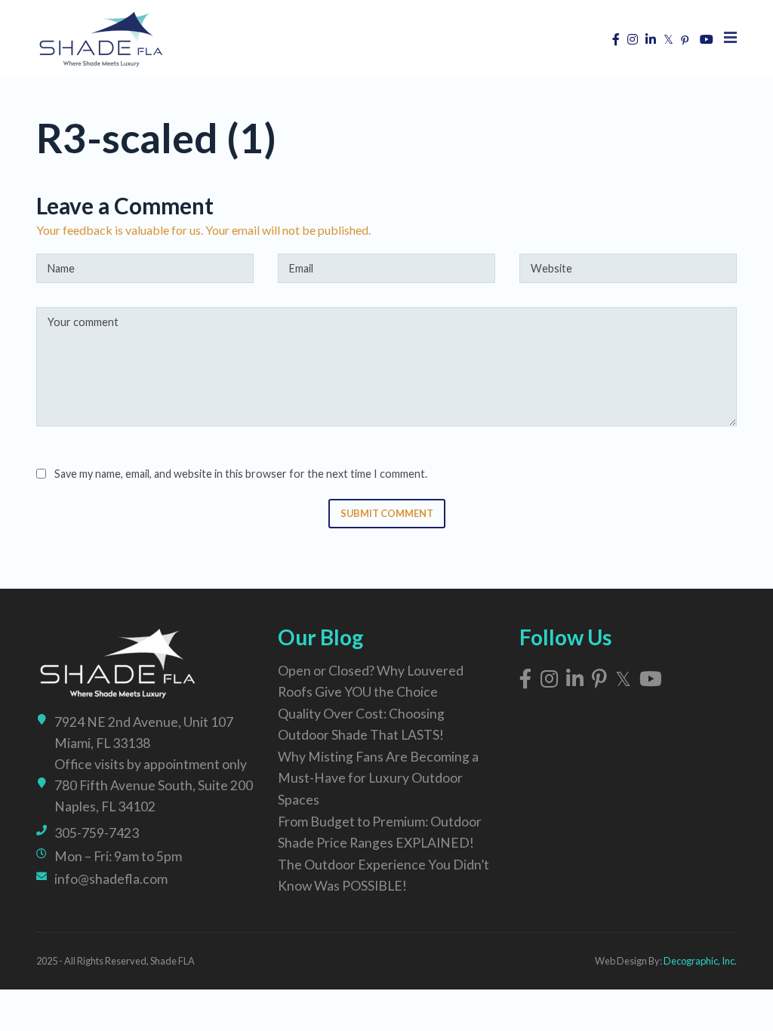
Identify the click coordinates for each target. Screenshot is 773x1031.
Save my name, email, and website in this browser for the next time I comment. (240, 473)
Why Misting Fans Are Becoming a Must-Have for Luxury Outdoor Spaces (378, 778)
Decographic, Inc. (700, 961)
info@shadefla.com (111, 879)
